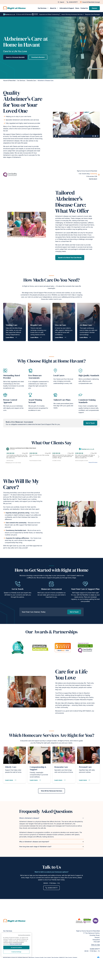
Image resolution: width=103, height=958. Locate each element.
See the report (93, 178)
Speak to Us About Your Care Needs (70, 257)
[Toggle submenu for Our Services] (48, 8)
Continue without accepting (24, 935)
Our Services (42, 8)
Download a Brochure (37, 57)
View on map (95, 944)
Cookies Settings (16, 951)
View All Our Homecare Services (51, 791)
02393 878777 (53, 888)
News (77, 8)
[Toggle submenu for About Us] (57, 8)
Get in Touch (90, 423)
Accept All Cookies (16, 947)
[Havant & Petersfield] (14, 8)
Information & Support (67, 8)
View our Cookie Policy (15, 944)
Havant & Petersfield (9, 80)
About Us (53, 8)
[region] (16, 945)
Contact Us (84, 8)
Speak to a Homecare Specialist (15, 57)
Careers (94, 8)
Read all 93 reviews (93, 462)
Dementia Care (31, 80)
